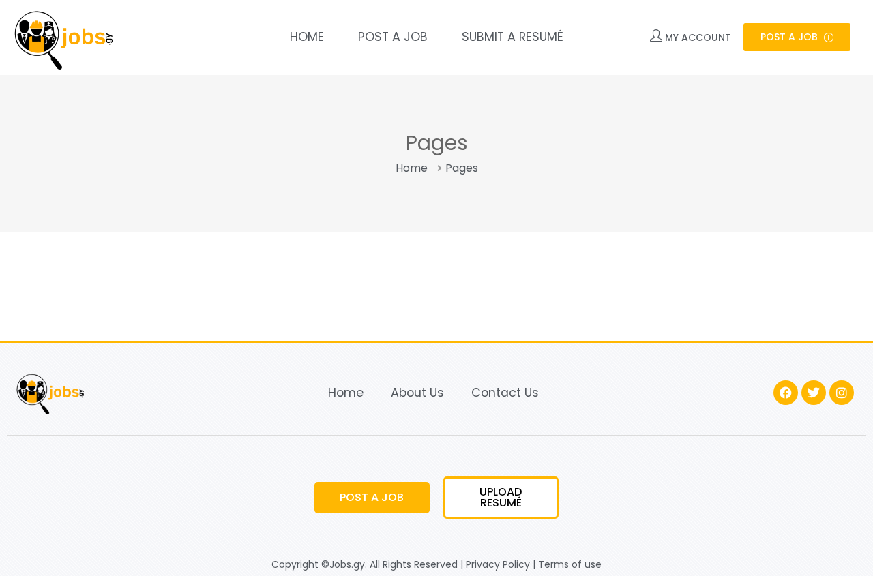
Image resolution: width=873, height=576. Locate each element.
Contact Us (505, 392)
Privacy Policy (498, 564)
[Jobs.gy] (61, 37)
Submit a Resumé (512, 37)
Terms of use (570, 564)
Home (307, 37)
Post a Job (393, 37)
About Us (417, 392)
